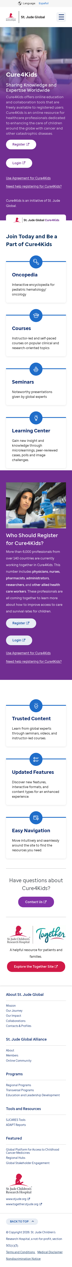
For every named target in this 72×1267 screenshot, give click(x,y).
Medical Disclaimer (50, 1252)
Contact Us (33, 902)
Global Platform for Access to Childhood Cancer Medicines (32, 1151)
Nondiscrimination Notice (23, 1259)
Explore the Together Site (34, 966)
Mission (11, 1005)
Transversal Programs (20, 1090)
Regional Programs (18, 1085)
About (10, 1050)
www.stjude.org (16, 1199)
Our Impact (13, 1015)
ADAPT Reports (16, 1125)
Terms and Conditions (20, 1252)
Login (16, 163)
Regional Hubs (15, 1158)
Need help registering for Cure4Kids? (34, 186)
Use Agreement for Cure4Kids (28, 178)
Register (18, 144)
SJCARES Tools (15, 1120)
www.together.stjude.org (22, 1204)
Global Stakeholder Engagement (28, 1163)
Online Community (18, 1060)
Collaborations (15, 1021)
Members (12, 1055)
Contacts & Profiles (18, 1026)
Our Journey (14, 1010)
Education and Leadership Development (33, 1095)
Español (43, 3)
